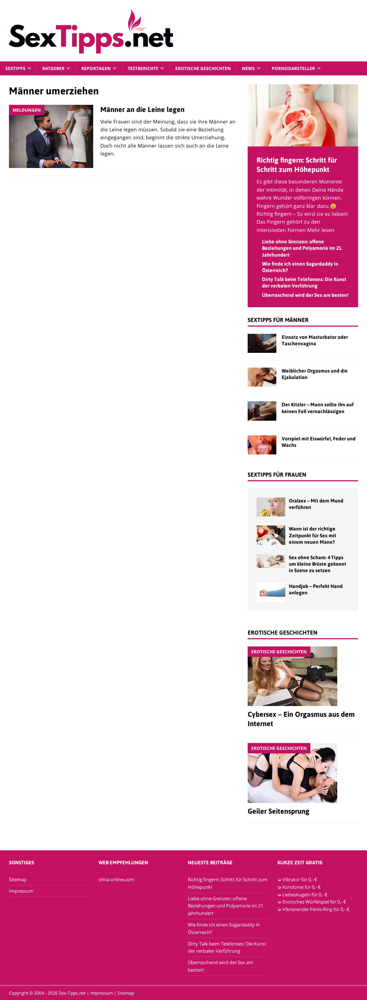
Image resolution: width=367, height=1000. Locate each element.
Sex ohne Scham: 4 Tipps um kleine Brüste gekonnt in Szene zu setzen (317, 564)
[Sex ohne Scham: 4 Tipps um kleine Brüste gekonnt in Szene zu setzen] (271, 561)
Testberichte (143, 68)
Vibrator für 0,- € (299, 879)
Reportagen (96, 68)
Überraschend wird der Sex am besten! (305, 295)
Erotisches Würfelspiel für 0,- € (314, 901)
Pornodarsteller (293, 68)
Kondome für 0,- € (301, 887)
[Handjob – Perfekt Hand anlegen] (271, 592)
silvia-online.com (116, 879)
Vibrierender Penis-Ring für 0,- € (315, 909)
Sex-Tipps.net (72, 993)
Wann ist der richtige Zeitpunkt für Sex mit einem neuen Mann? (312, 535)
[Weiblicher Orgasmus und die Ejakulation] (262, 377)
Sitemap (18, 879)
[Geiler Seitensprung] (303, 773)
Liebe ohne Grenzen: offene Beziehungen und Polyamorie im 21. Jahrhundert (302, 248)
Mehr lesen (320, 229)
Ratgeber (53, 68)
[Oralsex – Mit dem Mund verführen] (271, 507)
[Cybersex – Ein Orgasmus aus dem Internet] (303, 676)
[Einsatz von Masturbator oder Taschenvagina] (262, 343)
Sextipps (15, 68)
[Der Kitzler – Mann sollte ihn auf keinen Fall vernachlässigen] (262, 410)
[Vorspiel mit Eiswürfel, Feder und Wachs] (262, 444)
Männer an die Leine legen (142, 109)
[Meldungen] (51, 136)
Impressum (21, 891)
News (248, 68)
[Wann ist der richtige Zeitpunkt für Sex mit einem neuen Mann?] (271, 535)
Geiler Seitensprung (278, 811)
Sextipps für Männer (278, 320)
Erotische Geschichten (203, 68)
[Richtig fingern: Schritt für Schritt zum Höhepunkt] (303, 142)
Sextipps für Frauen (277, 474)
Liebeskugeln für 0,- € (305, 894)
